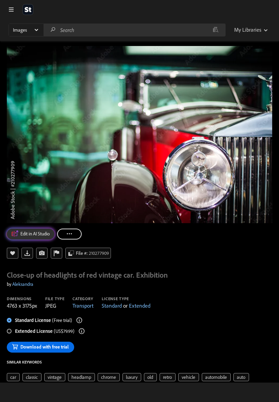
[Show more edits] (69, 234)
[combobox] (134, 30)
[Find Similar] (42, 253)
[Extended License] (81, 331)
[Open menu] (11, 9)
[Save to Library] (12, 253)
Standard (112, 305)
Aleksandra (22, 284)
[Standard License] (79, 320)
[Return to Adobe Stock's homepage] (27, 9)
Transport (83, 305)
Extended (139, 305)
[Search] (53, 30)
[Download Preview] (27, 253)
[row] (13, 377)
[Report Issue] (56, 253)
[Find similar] (215, 30)
